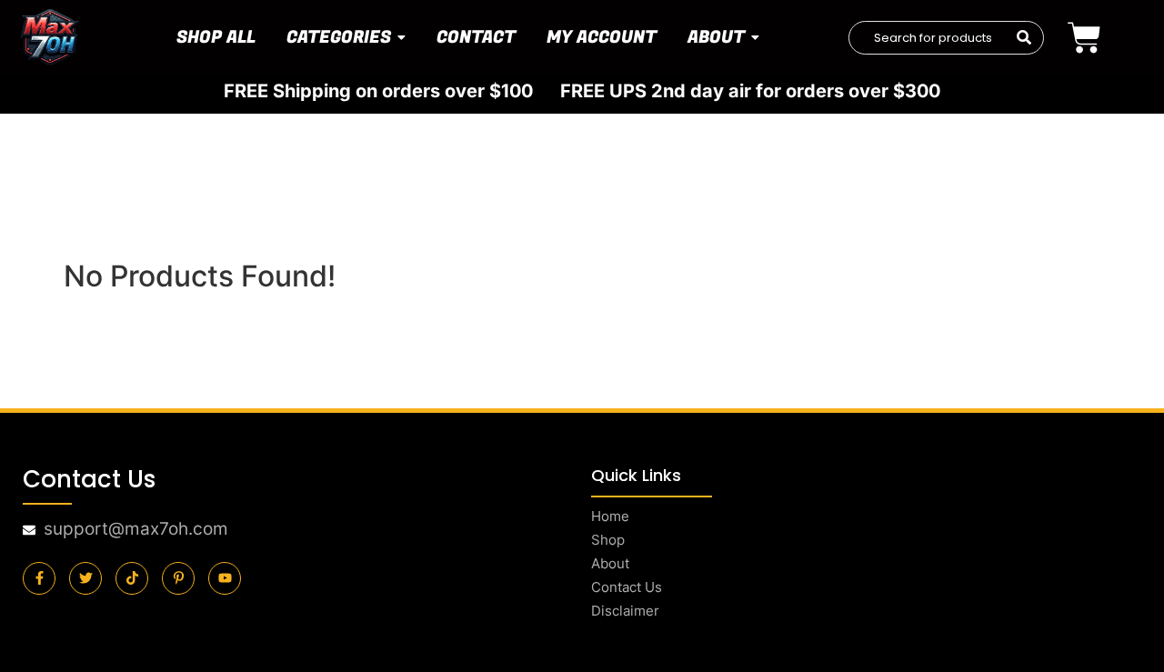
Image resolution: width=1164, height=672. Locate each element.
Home (610, 516)
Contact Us (626, 587)
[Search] (1023, 38)
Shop (608, 539)
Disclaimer (625, 610)
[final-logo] (50, 37)
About (610, 563)
